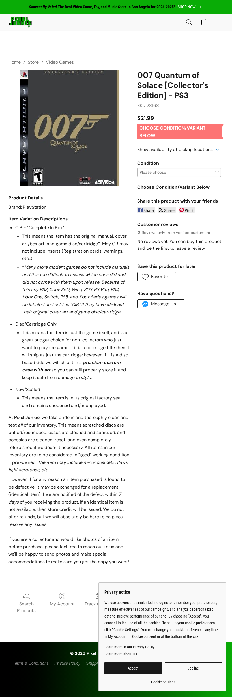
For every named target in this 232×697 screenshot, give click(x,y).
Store (33, 62)
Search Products (26, 607)
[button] (20, 22)
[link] (190, 6)
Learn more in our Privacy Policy (129, 647)
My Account (62, 604)
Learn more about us (120, 654)
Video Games (60, 62)
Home (14, 62)
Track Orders (98, 604)
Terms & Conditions (30, 663)
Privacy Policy (67, 663)
